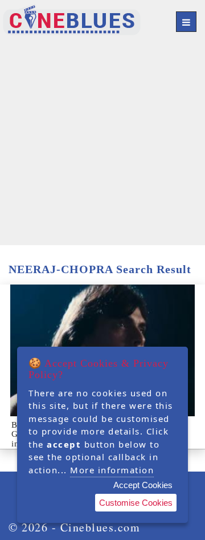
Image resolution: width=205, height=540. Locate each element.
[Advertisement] (102, 142)
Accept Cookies (143, 485)
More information (112, 470)
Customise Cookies (136, 502)
